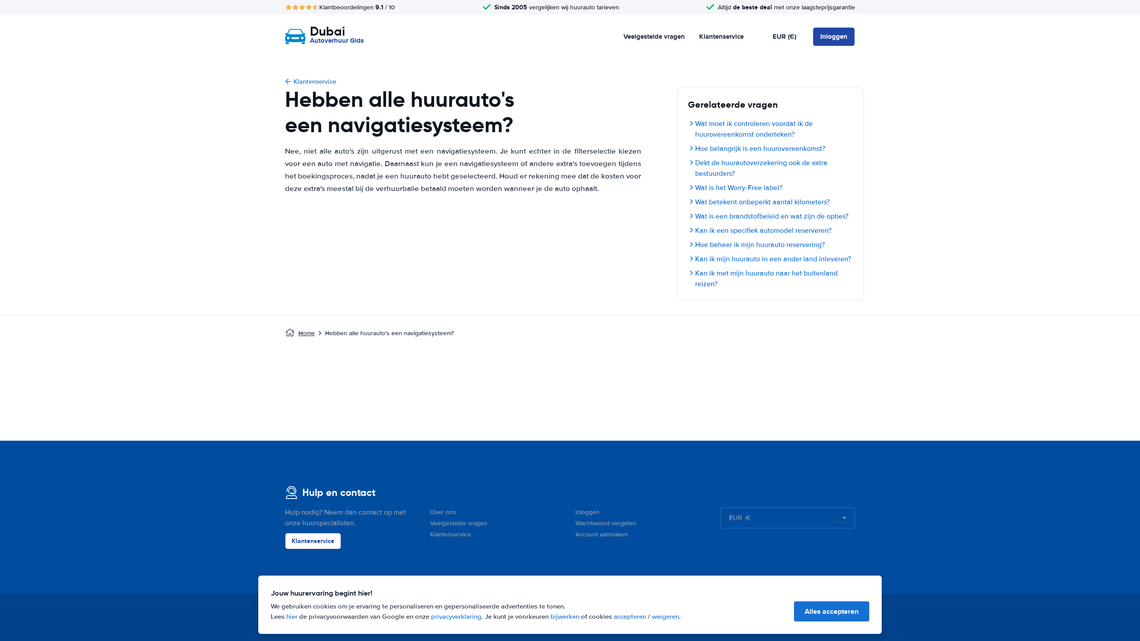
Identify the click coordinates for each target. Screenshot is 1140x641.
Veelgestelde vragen (654, 36)
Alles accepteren (832, 611)
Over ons (443, 512)
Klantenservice (721, 36)
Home (306, 333)
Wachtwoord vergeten (605, 523)
